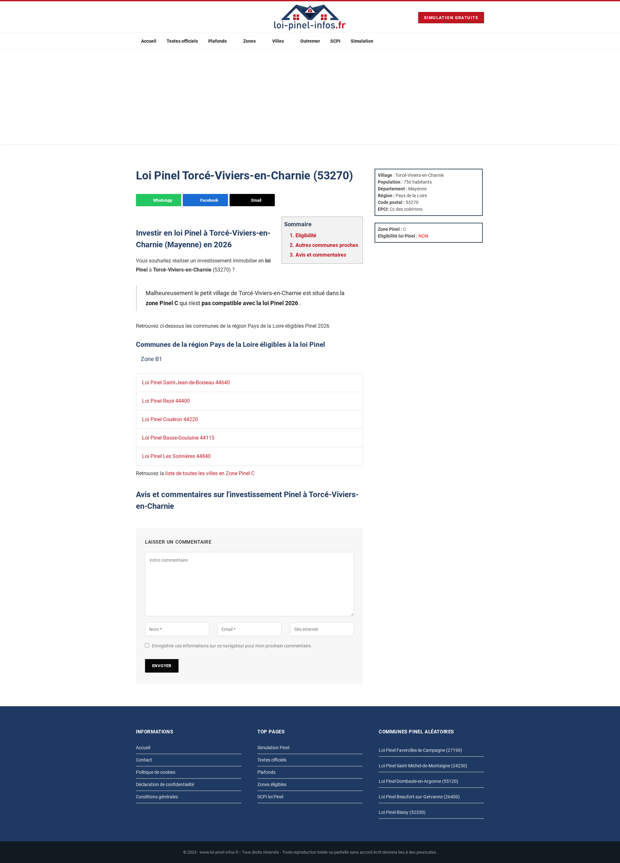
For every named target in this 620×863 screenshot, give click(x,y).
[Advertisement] (310, 98)
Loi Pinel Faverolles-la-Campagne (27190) (420, 750)
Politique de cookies (155, 772)
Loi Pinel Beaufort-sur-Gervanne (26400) (419, 796)
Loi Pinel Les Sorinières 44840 (176, 456)
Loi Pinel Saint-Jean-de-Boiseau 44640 (186, 382)
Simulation (362, 41)
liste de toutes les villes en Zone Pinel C (209, 473)
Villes (278, 41)
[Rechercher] (481, 41)
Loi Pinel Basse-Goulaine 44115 (178, 438)
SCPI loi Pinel (270, 796)
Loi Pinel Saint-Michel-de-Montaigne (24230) (423, 765)
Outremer (310, 41)
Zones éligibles (271, 784)
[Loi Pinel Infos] (310, 17)
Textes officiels (182, 41)
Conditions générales (157, 796)
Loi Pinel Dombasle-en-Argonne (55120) (418, 781)
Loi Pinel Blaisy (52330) (402, 812)
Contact (144, 759)
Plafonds (217, 41)
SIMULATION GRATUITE (451, 17)
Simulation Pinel (273, 747)
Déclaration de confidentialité (165, 784)
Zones (249, 41)
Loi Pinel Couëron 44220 (170, 419)
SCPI (335, 41)
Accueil (148, 41)
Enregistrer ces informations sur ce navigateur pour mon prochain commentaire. (232, 645)
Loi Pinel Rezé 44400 (166, 401)
